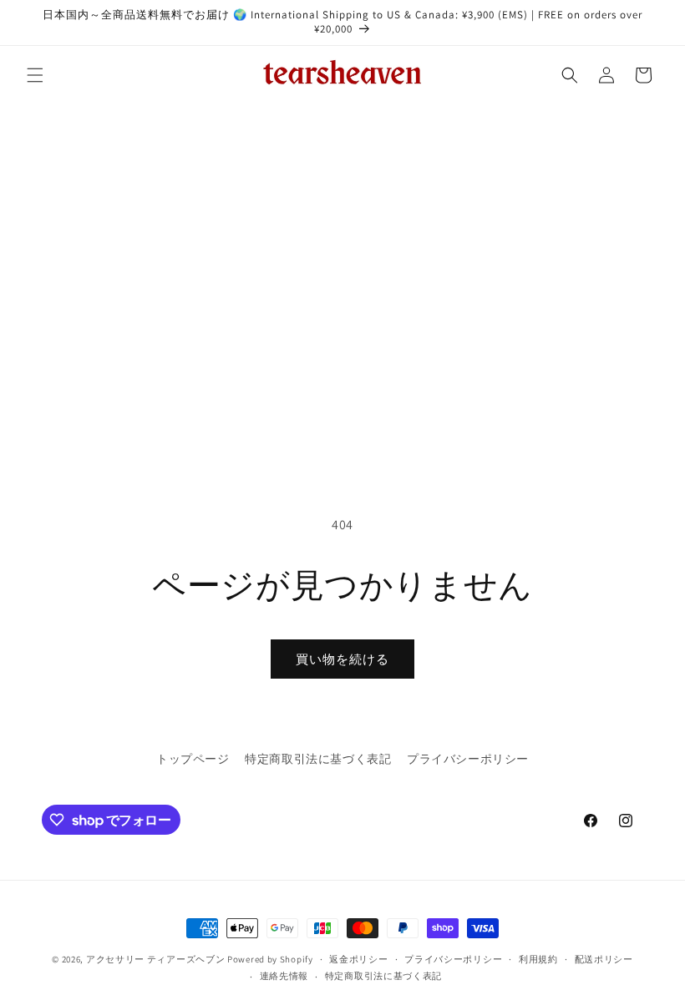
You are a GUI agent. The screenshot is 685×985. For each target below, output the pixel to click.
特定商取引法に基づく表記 (318, 758)
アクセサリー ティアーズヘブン (156, 959)
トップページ (193, 758)
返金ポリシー (358, 959)
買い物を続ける (342, 659)
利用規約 (538, 959)
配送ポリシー (604, 959)
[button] (35, 75)
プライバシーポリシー (468, 758)
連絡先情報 (284, 976)
